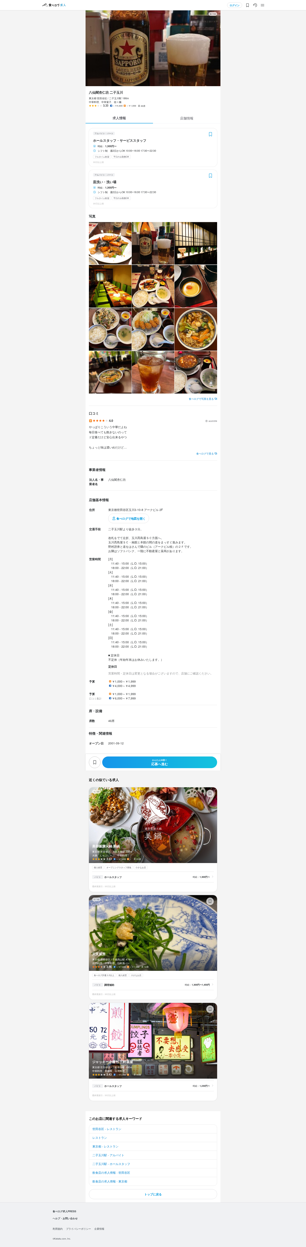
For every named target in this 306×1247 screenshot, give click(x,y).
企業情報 (99, 1228)
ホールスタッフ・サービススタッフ (119, 140)
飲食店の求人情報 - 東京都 (109, 1181)
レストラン (99, 1137)
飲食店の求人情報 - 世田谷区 (111, 1172)
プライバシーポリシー (78, 1228)
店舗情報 (186, 118)
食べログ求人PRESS (64, 1211)
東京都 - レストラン (105, 1146)
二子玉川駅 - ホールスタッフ (111, 1164)
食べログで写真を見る (201, 398)
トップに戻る (153, 1194)
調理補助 (109, 985)
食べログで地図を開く (131, 518)
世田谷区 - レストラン (106, 1129)
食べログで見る (205, 453)
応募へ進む (159, 762)
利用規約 (58, 1228)
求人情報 (119, 118)
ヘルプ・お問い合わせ (65, 1218)
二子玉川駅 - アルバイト (108, 1155)
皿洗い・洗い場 (104, 182)
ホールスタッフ (113, 877)
